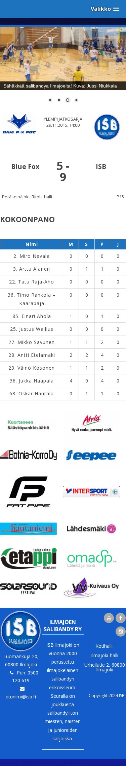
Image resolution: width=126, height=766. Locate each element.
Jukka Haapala (36, 380)
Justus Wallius (36, 329)
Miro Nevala (34, 256)
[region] (63, 69)
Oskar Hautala (36, 393)
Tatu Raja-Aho (36, 281)
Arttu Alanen (34, 269)
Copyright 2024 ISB (107, 695)
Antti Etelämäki (36, 355)
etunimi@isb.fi (21, 696)
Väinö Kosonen (36, 368)
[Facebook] (121, 618)
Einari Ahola (36, 316)
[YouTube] (109, 618)
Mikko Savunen (36, 342)
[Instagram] (121, 631)
